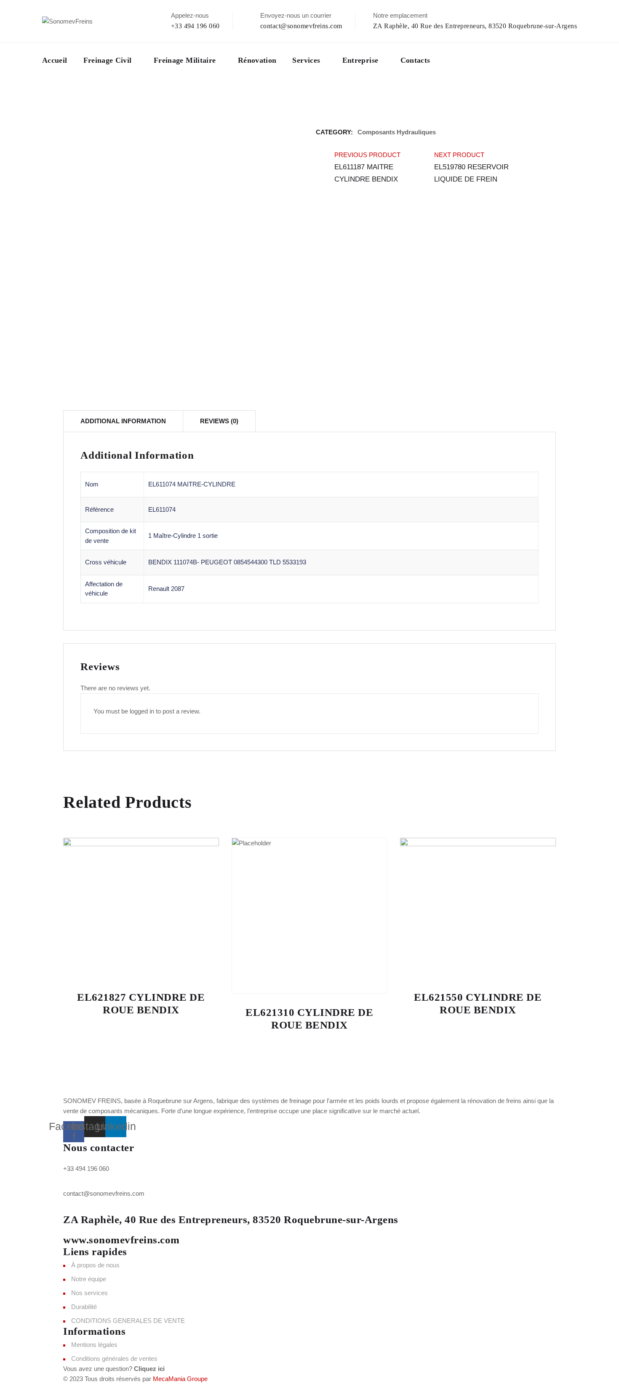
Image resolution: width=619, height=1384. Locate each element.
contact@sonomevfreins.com (301, 25)
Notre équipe (88, 1278)
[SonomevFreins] (67, 21)
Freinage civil (107, 60)
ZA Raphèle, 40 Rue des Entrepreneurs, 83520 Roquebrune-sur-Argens (475, 25)
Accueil (54, 60)
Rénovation (257, 60)
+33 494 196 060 (195, 25)
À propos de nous (95, 1265)
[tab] (123, 421)
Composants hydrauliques (397, 132)
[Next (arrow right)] (604, 692)
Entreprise (360, 60)
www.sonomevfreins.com (121, 1239)
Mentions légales (94, 1344)
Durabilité (84, 1306)
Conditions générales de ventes (114, 1358)
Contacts (415, 60)
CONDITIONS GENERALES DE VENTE (128, 1320)
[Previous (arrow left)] (14, 692)
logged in (142, 711)
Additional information (123, 421)
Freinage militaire (185, 60)
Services (306, 60)
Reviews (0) (219, 421)
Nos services (89, 1292)
